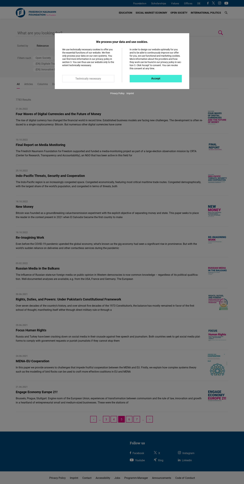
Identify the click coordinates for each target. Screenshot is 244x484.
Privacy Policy (117, 93)
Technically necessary (88, 78)
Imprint (130, 93)
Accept (155, 78)
